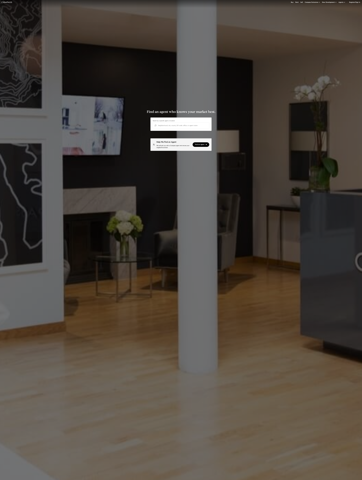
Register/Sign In (354, 2)
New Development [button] (328, 2)
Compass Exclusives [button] (311, 2)
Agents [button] (341, 2)
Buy (292, 2)
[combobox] (181, 126)
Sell (301, 2)
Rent (297, 2)
